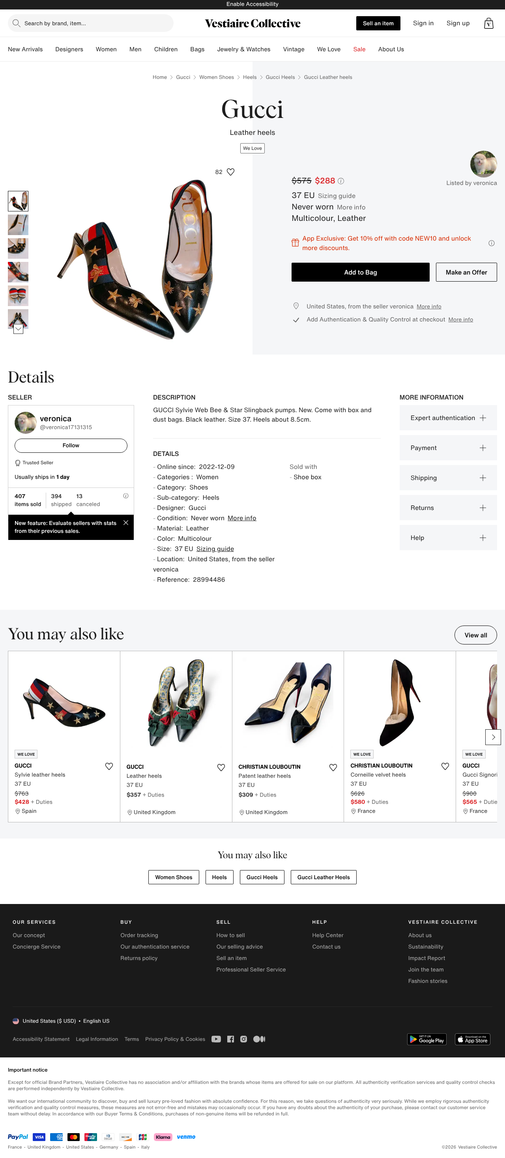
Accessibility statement (41, 1039)
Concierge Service (36, 947)
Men (135, 49)
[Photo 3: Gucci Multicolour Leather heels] (18, 248)
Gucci (183, 77)
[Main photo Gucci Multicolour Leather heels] (18, 201)
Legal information (97, 1039)
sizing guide (336, 195)
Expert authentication (443, 417)
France (15, 1147)
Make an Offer (466, 272)
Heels (249, 77)
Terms (131, 1039)
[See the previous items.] (18, 191)
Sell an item (378, 23)
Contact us (326, 947)
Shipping (424, 477)
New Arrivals (25, 49)
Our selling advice (239, 947)
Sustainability (425, 947)
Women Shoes (216, 77)
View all (475, 635)
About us (420, 935)
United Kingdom (44, 1147)
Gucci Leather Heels (323, 877)
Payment (424, 447)
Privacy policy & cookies (175, 1039)
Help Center (328, 935)
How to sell (230, 935)
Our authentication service (154, 947)
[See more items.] (18, 329)
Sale (360, 49)
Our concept (29, 935)
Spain (130, 1147)
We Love (329, 49)
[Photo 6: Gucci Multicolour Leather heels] (18, 319)
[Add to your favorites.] (109, 766)
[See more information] (491, 243)
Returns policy (138, 958)
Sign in (423, 23)
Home (160, 77)
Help (418, 537)
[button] (488, 23)
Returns (422, 507)
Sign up (458, 23)
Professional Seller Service (251, 970)
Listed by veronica (471, 183)
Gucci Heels (280, 77)
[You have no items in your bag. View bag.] (488, 23)
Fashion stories (427, 981)
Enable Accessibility (252, 4)
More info (351, 207)
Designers (69, 49)
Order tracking (139, 935)
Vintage (293, 49)
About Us (391, 49)
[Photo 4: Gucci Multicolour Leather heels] (18, 272)
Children (166, 49)
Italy (145, 1147)
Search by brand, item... (55, 23)
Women (106, 49)
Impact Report (426, 958)
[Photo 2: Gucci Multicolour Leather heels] (18, 225)
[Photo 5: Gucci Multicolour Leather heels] (18, 296)
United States (80, 1147)
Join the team (426, 970)
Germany (108, 1147)
